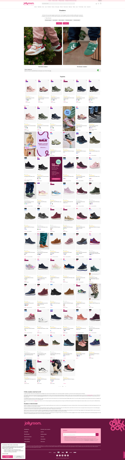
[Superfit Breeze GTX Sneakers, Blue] (63, 178)
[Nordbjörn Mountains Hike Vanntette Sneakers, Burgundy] (51, 153)
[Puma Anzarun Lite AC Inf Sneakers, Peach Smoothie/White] (63, 330)
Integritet (42, 436)
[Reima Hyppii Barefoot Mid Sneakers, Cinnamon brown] (37, 254)
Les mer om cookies (5, 453)
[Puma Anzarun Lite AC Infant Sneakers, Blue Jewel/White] (65, 330)
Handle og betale (43, 434)
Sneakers (64, 12)
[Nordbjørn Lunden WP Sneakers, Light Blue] (39, 381)
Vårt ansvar (43, 441)
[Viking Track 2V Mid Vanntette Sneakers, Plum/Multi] (77, 153)
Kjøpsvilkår (26, 431)
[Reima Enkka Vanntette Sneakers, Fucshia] (53, 381)
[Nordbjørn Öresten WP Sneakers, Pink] (64, 229)
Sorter (66, 23)
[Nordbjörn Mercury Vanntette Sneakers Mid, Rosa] (38, 178)
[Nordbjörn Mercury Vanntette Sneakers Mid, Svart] (37, 178)
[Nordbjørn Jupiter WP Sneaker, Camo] (89, 305)
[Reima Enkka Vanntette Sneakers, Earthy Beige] (50, 381)
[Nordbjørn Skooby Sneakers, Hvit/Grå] (37, 330)
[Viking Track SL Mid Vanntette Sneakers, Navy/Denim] (77, 229)
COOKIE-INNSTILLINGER (19, 456)
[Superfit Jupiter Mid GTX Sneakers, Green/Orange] (77, 254)
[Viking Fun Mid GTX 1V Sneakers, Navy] (50, 330)
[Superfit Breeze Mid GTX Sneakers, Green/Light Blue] (39, 305)
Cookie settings (27, 439)
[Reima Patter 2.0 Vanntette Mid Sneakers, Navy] (24, 305)
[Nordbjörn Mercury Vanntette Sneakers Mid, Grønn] (39, 178)
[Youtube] (62, 455)
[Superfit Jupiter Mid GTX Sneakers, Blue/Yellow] (78, 254)
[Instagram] (60, 455)
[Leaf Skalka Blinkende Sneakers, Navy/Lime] (76, 305)
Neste (65, 386)
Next (101, 91)
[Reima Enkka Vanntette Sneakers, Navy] (52, 381)
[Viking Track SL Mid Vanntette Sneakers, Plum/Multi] (76, 229)
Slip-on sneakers (61, 20)
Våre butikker (43, 439)
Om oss (25, 443)
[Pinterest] (68, 455)
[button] (98, 3)
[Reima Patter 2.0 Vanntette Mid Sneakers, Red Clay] (27, 305)
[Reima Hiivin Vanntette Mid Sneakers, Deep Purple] (39, 229)
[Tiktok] (65, 455)
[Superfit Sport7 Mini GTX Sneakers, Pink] (24, 330)
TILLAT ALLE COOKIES (7, 456)
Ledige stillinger (27, 441)
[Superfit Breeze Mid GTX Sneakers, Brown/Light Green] (38, 305)
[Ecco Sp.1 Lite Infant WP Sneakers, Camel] (51, 229)
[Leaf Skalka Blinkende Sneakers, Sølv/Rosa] (77, 305)
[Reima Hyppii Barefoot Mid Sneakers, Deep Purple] (40, 254)
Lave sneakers (55, 20)
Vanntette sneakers (77, 20)
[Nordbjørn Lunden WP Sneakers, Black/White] (37, 381)
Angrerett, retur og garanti (45, 429)
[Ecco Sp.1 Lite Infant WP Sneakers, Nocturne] (50, 229)
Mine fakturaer (26, 434)
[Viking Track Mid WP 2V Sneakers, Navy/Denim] (76, 153)
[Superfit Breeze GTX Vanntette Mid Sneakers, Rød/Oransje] (37, 305)
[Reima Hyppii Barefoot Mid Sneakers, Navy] (38, 254)
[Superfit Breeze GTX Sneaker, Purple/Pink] (65, 178)
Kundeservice (100, 0)
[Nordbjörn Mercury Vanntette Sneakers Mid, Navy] (40, 178)
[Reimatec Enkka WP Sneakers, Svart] (51, 381)
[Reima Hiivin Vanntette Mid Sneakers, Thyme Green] (38, 229)
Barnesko (61, 12)
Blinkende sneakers (48, 20)
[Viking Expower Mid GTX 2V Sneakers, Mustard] (64, 153)
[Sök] (73, 3)
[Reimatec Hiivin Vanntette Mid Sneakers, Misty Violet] (40, 229)
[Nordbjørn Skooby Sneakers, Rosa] (38, 330)
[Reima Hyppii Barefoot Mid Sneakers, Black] (39, 254)
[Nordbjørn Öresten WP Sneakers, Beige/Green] (63, 229)
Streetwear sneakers (69, 20)
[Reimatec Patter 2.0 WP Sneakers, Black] (25, 305)
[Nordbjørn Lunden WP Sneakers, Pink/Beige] (38, 381)
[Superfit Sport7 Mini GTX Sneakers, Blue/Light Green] (25, 330)
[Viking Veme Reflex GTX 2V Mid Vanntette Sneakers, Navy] (91, 254)
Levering (42, 431)
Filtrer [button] (59, 23)
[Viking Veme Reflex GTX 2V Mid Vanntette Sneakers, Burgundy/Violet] (89, 254)
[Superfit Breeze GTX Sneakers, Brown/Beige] (64, 178)
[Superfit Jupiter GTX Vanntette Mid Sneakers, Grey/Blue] (76, 254)
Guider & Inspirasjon (27, 436)
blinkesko (36, 400)
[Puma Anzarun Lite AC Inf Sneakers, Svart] (64, 330)
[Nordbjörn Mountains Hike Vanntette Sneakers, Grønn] (50, 153)
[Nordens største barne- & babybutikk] (28, 3)
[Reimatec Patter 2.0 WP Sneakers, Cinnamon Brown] (26, 305)
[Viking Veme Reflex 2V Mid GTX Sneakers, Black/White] (90, 254)
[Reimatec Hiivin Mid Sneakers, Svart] (37, 229)
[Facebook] (57, 455)
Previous (24, 91)
